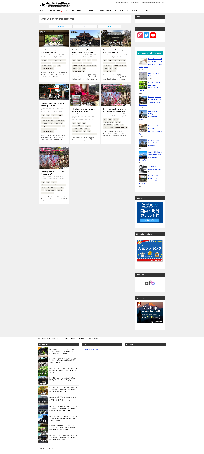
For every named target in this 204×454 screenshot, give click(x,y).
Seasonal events (105, 10)
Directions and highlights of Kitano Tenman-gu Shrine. (83, 51)
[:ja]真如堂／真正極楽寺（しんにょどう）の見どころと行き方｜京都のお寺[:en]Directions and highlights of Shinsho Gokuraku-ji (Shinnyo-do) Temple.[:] (63, 400)
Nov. (74, 60)
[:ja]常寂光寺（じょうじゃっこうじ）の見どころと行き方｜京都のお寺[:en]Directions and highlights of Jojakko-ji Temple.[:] (63, 351)
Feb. (84, 60)
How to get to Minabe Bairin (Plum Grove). (52, 173)
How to (121, 10)
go (54, 66)
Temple (44, 60)
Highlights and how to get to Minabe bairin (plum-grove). (114, 110)
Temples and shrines (59, 63)
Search (59, 190)
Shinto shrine (87, 63)
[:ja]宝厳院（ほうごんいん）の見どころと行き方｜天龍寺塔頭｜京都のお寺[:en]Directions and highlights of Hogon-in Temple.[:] (63, 389)
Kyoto (50, 60)
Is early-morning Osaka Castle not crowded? (154, 142)
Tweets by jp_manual (91, 349)
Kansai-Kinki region (47, 68)
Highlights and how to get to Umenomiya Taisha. (114, 51)
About (147, 10)
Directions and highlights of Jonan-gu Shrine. (52, 104)
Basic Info (134, 10)
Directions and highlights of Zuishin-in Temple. (52, 51)
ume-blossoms (46, 63)
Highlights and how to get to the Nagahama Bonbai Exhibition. (84, 111)
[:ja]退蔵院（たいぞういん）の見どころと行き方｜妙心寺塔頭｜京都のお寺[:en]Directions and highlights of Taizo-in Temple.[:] (63, 437)
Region (90, 10)
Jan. (74, 123)
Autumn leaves (91, 66)
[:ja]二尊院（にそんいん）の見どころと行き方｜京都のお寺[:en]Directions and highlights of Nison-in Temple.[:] (63, 380)
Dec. (79, 60)
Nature (44, 66)
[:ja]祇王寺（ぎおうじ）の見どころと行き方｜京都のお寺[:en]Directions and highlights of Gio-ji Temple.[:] (63, 370)
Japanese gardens (59, 60)
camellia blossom (47, 123)
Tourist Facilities (75, 10)
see (59, 66)
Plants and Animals (119, 60)
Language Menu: (55, 10)
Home (42, 10)
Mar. (89, 60)
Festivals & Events (78, 126)
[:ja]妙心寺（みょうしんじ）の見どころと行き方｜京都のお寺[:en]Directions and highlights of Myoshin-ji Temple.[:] (63, 418)
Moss (49, 66)
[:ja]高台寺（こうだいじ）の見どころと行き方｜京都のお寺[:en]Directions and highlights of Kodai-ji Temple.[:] (63, 360)
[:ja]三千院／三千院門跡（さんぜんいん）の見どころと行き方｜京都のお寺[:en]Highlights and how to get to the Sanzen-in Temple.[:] (63, 408)
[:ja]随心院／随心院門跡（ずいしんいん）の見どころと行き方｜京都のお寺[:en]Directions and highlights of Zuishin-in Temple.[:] (63, 427)
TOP (50, 338)
